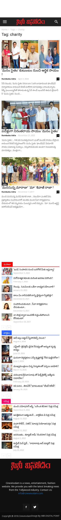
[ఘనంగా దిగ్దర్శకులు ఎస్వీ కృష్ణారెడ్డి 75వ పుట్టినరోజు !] (7, 359)
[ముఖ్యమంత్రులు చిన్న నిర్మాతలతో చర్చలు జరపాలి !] (7, 368)
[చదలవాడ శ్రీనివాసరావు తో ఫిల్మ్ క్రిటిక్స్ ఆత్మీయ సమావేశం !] (7, 376)
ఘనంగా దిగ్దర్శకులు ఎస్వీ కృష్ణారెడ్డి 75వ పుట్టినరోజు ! (36, 357)
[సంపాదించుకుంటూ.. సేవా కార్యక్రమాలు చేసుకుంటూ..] (7, 306)
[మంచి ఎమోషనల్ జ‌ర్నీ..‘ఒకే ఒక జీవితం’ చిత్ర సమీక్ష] (7, 408)
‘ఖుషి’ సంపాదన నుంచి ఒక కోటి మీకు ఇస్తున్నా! (34, 269)
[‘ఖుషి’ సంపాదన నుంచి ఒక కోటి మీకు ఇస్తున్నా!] (7, 271)
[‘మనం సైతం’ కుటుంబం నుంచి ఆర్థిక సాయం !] (30, 54)
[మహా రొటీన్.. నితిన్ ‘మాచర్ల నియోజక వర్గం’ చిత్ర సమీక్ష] (7, 425)
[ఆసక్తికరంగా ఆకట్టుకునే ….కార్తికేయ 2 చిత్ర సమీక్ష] (7, 417)
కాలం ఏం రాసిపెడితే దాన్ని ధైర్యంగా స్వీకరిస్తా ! (33, 295)
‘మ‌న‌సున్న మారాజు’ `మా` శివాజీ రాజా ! (28, 187)
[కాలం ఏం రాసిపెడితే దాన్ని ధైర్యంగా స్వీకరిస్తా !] (7, 297)
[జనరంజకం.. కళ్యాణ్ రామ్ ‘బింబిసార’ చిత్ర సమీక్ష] (7, 436)
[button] (56, 21)
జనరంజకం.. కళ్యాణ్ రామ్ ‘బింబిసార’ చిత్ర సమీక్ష (35, 434)
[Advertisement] (31, 10)
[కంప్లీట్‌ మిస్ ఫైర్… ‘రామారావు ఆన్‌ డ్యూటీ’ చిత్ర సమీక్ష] (7, 445)
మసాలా (7, 264)
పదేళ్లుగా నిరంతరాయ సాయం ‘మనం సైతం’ (30, 131)
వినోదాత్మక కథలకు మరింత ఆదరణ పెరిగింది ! (33, 278)
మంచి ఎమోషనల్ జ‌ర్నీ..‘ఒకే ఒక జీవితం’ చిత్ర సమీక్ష (36, 406)
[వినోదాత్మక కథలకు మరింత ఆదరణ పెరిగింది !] (7, 280)
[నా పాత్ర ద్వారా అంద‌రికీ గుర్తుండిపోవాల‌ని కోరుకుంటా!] (7, 317)
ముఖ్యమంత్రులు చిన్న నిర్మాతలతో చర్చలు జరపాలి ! (36, 366)
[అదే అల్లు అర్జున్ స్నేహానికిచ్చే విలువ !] (7, 339)
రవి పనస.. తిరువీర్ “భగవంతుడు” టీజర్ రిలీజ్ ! (34, 386)
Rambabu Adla (9, 79)
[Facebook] (26, 507)
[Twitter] (35, 507)
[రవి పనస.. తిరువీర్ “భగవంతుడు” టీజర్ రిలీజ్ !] (7, 388)
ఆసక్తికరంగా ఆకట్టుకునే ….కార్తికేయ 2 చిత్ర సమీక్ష (34, 415)
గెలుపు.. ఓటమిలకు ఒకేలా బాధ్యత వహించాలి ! (34, 286)
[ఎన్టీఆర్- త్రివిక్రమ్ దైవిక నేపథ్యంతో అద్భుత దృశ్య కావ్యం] (7, 350)
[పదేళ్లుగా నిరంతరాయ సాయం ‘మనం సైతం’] (30, 115)
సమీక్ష (6, 401)
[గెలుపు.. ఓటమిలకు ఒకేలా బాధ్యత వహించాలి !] (7, 288)
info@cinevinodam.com (30, 493)
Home (4, 29)
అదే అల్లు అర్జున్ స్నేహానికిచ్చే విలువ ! (30, 338)
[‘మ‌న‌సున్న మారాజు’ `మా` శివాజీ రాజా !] (30, 171)
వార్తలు (5, 67)
